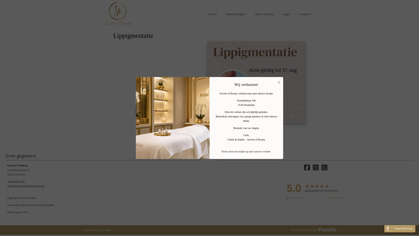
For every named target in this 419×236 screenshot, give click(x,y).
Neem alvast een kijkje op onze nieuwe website (245, 151)
